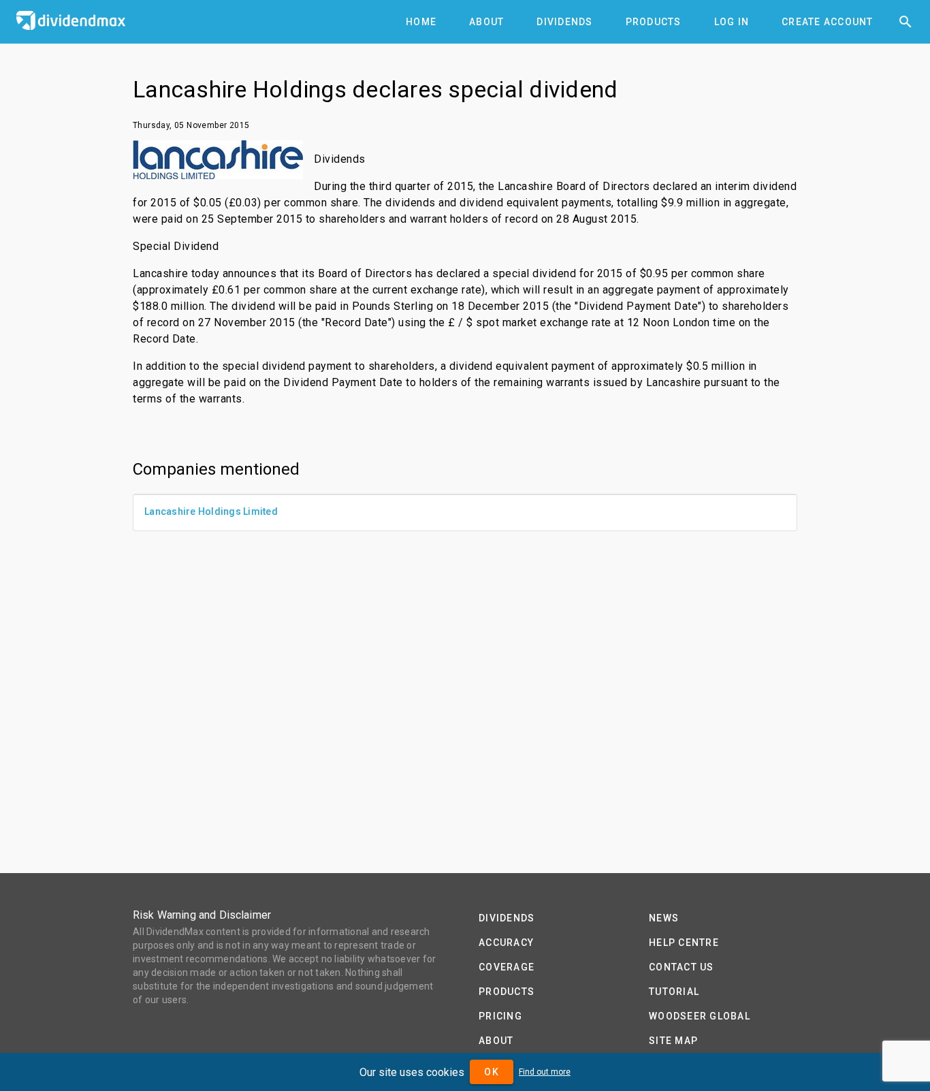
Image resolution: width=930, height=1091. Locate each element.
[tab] (421, 22)
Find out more (545, 1072)
